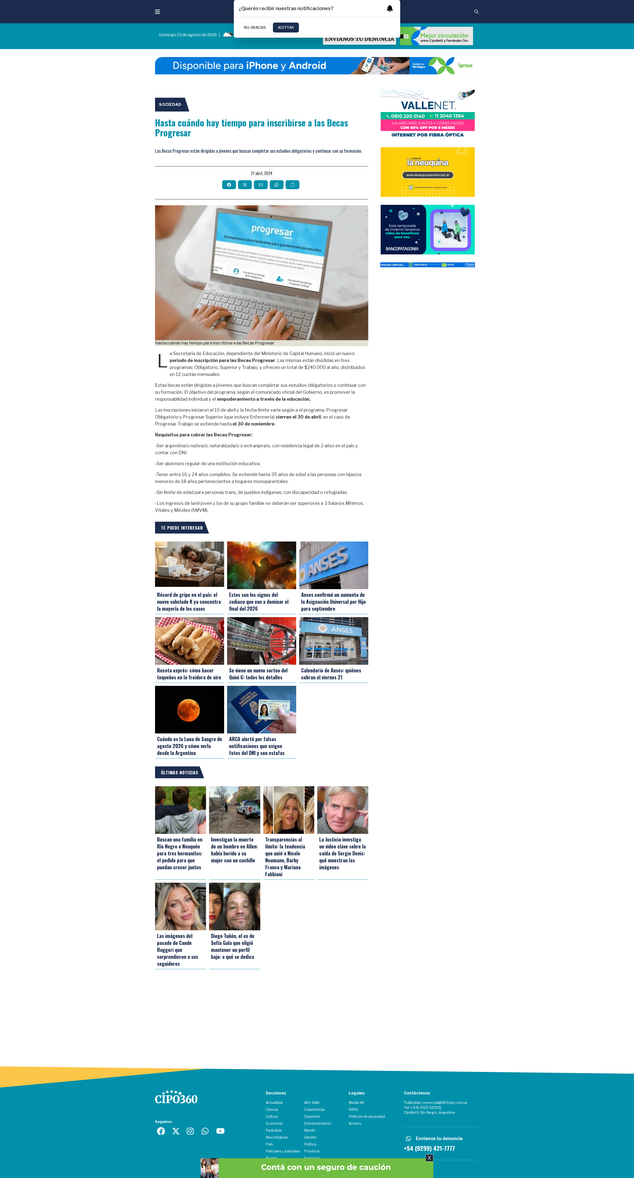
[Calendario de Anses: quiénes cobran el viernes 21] (333, 641)
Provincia (311, 1151)
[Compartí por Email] (261, 184)
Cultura (272, 1116)
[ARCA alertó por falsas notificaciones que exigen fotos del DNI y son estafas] (261, 709)
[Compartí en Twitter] (245, 184)
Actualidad (274, 1102)
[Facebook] (161, 1131)
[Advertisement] (427, 329)
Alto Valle (312, 1102)
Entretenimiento (318, 1123)
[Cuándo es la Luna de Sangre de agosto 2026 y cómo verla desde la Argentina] (189, 709)
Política (310, 1144)
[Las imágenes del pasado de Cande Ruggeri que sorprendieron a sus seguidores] (180, 906)
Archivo (355, 1123)
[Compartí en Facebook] (229, 184)
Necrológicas (277, 1137)
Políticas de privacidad (367, 1116)
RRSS (353, 1109)
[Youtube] (220, 1131)
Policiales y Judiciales (283, 1151)
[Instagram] (191, 1131)
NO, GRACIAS (255, 27)
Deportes (312, 1116)
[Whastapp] (206, 1131)
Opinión (310, 1137)
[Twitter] (176, 1131)
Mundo (310, 1130)
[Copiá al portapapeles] (292, 184)
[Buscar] (476, 11)
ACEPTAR (286, 27)
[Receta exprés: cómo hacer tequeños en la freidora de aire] (189, 641)
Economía (274, 1123)
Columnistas (314, 1109)
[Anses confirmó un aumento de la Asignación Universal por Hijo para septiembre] (333, 565)
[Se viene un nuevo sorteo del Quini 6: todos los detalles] (261, 641)
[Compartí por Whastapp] (277, 184)
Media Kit (356, 1102)
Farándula (274, 1130)
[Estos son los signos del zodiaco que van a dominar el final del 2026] (261, 565)
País (269, 1144)
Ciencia (272, 1109)
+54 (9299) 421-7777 (429, 1148)
